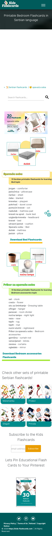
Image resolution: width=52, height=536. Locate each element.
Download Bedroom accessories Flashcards (22, 355)
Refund (32, 523)
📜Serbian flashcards (16, 87)
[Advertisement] (26, 55)
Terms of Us (23, 523)
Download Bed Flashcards (26, 239)
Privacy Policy (10, 523)
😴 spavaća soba (37, 87)
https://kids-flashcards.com (21, 529)
